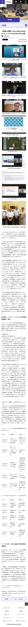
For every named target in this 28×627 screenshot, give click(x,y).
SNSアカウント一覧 (7, 620)
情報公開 (7, 611)
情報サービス (7, 614)
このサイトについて (7, 617)
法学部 (4, 25)
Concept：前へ (7, 607)
